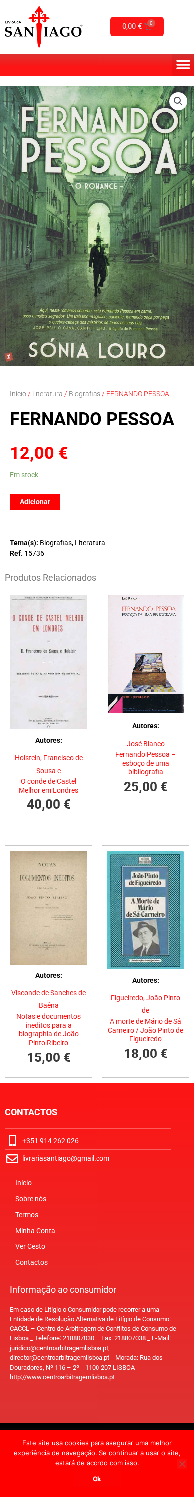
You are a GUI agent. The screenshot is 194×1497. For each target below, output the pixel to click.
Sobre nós (30, 1199)
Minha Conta (35, 1230)
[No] (182, 1464)
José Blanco (146, 744)
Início (18, 394)
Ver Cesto (30, 1246)
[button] (183, 65)
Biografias (84, 394)
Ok (97, 1479)
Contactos (31, 1262)
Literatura (47, 394)
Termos (26, 1215)
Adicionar (35, 502)
